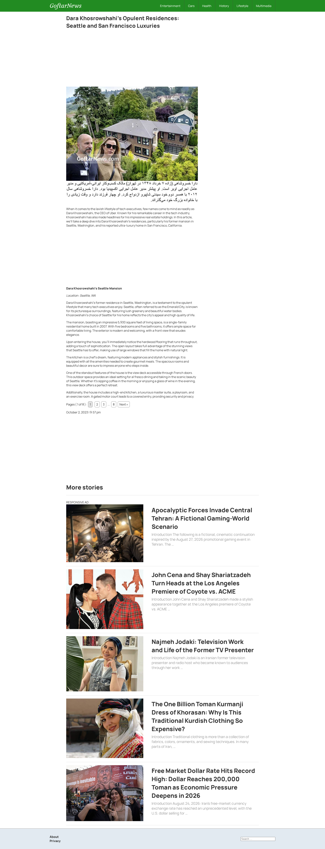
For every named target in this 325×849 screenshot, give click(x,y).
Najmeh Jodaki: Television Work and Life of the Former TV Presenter (203, 646)
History (224, 6)
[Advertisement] (132, 58)
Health (206, 6)
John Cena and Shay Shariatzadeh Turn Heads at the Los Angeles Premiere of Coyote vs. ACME (201, 583)
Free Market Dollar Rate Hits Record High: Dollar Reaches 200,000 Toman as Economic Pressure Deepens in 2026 (203, 783)
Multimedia (263, 6)
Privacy (55, 841)
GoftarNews (66, 6)
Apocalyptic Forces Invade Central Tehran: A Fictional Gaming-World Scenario (202, 518)
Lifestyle (242, 6)
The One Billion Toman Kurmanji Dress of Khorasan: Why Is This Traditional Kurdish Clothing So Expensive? (197, 716)
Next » (123, 404)
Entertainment (170, 6)
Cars (191, 6)
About (54, 837)
